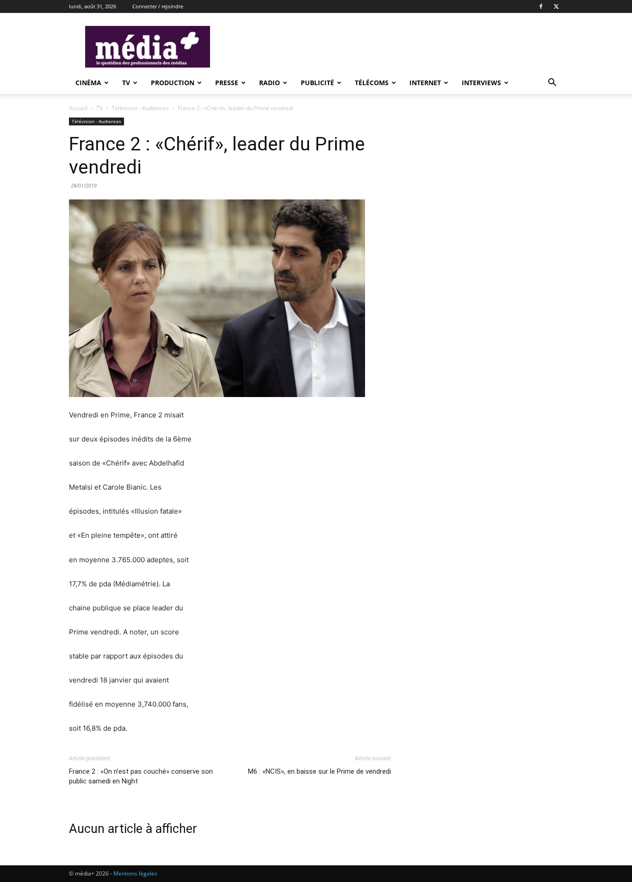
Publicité (317, 82)
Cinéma (88, 82)
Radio (269, 82)
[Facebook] (541, 6)
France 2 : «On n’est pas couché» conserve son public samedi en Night (141, 776)
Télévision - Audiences (141, 108)
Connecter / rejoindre (157, 6)
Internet (425, 82)
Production (172, 82)
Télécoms (372, 82)
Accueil (78, 108)
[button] (552, 83)
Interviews (481, 82)
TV (126, 82)
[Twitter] (556, 6)
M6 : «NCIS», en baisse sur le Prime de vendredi (319, 771)
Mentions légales (135, 873)
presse (226, 82)
